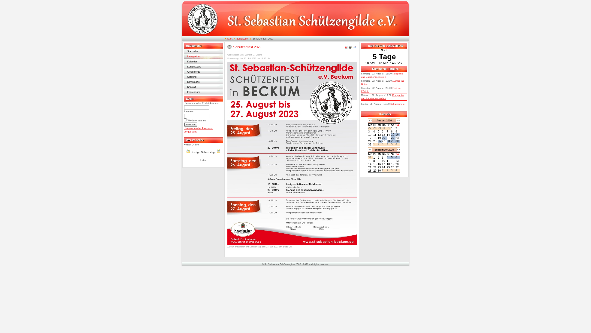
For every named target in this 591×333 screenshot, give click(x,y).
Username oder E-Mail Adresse (201, 103)
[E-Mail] (354, 48)
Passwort (189, 111)
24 (369, 141)
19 (379, 138)
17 (369, 138)
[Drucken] (350, 48)
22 (392, 137)
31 (369, 144)
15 (392, 134)
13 (383, 134)
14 (388, 134)
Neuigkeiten (242, 38)
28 (388, 141)
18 (375, 138)
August (381, 120)
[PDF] (346, 48)
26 (379, 141)
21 (388, 138)
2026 (389, 120)
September (381, 149)
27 (383, 141)
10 (369, 134)
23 (397, 138)
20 (383, 137)
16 (397, 134)
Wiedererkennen (196, 120)
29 (392, 141)
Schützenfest (397, 104)
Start (229, 38)
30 (397, 141)
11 (374, 134)
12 (379, 134)
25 (375, 141)
